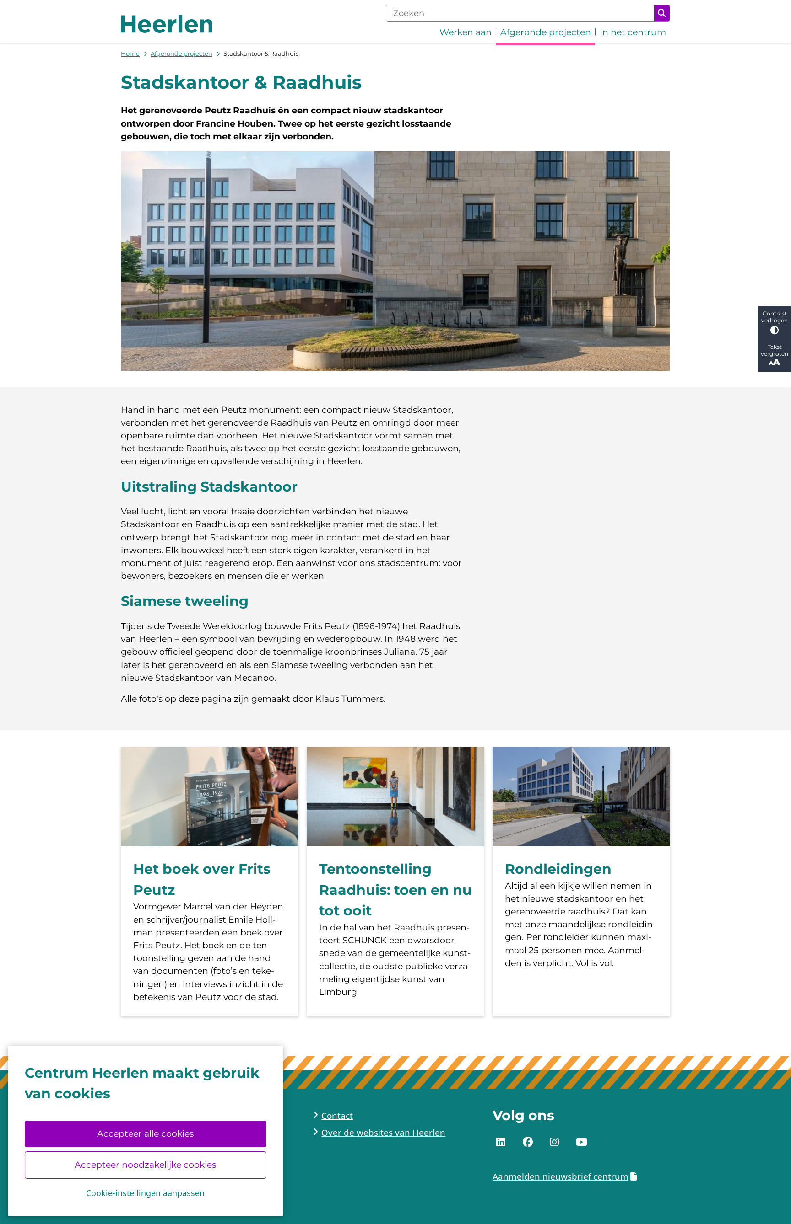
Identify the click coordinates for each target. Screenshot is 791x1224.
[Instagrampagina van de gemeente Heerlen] (554, 1142)
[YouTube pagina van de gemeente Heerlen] (581, 1142)
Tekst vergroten (774, 350)
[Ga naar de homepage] (166, 24)
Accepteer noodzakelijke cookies (145, 1165)
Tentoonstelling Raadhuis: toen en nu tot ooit (395, 890)
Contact (337, 1116)
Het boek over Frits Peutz (202, 879)
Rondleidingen (558, 869)
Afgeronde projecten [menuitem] (545, 32)
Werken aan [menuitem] (465, 32)
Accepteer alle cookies (145, 1133)
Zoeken (662, 13)
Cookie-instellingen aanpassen (145, 1192)
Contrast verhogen (774, 317)
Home (130, 53)
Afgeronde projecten (181, 53)
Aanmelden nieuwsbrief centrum (560, 1176)
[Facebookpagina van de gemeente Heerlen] (528, 1142)
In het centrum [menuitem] (633, 32)
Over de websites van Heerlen (383, 1132)
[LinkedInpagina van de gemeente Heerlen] (501, 1142)
